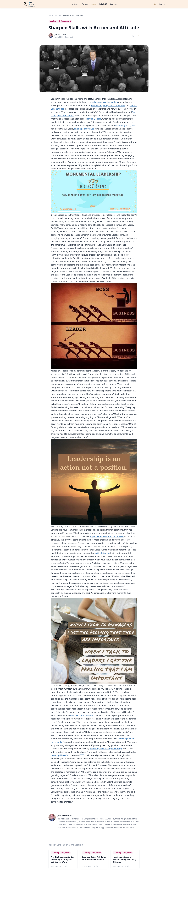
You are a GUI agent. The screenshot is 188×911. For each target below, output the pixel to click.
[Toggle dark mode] (155, 4)
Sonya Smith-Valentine (114, 105)
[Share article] (133, 35)
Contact (113, 4)
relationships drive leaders (105, 102)
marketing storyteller (125, 125)
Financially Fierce (93, 118)
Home (50, 15)
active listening (102, 553)
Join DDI (103, 4)
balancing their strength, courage (106, 748)
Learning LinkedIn (59, 755)
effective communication (82, 715)
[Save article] (138, 35)
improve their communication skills (107, 536)
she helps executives (84, 128)
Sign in (162, 4)
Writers (85, 4)
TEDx (82, 755)
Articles (75, 4)
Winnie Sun (96, 105)
